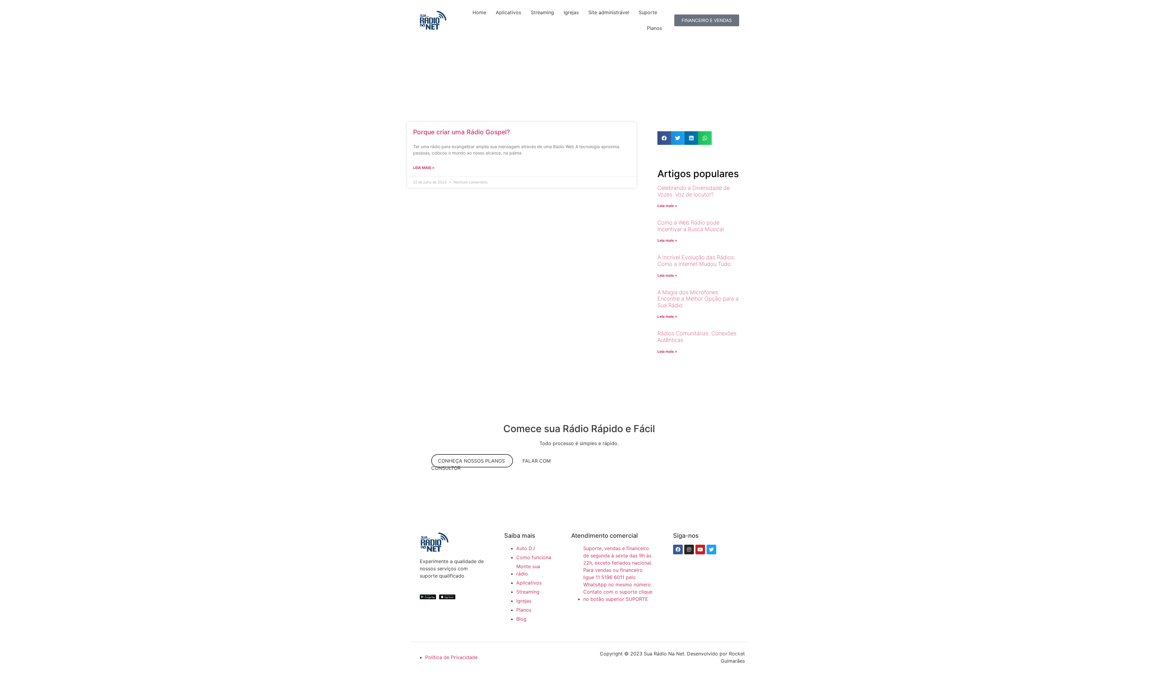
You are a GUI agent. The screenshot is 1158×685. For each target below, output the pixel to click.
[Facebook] (678, 549)
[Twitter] (711, 549)
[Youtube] (700, 549)
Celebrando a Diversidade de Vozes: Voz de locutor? (693, 191)
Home (479, 12)
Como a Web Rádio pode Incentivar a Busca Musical (690, 225)
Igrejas (571, 12)
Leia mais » (424, 167)
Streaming (542, 12)
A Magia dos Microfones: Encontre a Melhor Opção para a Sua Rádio (698, 298)
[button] (664, 138)
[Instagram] (689, 549)
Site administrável (608, 12)
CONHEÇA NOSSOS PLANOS (472, 461)
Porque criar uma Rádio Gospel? (461, 132)
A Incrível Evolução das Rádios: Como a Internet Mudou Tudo (696, 260)
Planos (654, 28)
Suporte (648, 12)
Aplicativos (508, 12)
